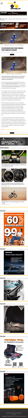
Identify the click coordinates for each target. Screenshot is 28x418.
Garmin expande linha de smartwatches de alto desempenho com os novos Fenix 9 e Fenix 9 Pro (12, 184)
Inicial (2, 18)
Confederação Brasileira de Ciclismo (11, 129)
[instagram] (16, 414)
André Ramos (19, 413)
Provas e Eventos (19, 52)
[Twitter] (13, 414)
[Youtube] (14, 414)
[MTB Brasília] (14, 5)
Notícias (5, 18)
